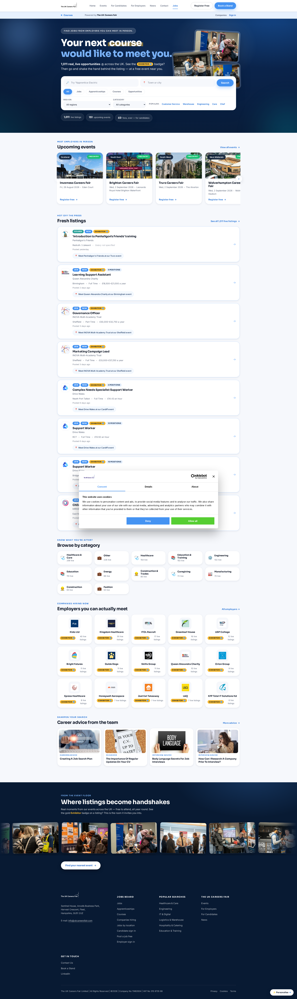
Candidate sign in (126, 930)
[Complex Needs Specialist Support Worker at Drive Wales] (148, 397)
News (153, 5)
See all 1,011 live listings (225, 221)
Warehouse (188, 104)
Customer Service (171, 104)
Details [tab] (148, 486)
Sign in (232, 15)
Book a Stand (225, 5)
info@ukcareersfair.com (80, 920)
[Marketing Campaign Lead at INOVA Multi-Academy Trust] (148, 359)
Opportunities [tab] (135, 91)
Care (214, 104)
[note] (102, 64)
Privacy (214, 991)
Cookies (224, 991)
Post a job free (124, 936)
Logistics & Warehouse (171, 919)
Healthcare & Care (168, 903)
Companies (221, 15)
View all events (230, 147)
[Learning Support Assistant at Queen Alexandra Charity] (148, 282)
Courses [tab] (117, 91)
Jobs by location (126, 925)
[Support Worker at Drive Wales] (148, 436)
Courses (121, 914)
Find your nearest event (80, 865)
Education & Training (170, 930)
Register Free (201, 5)
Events (103, 5)
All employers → (231, 609)
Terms (233, 991)
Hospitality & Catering (171, 925)
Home (92, 5)
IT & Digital (165, 914)
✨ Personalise (280, 992)
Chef (222, 104)
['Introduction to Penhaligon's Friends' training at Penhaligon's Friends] (148, 244)
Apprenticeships (125, 908)
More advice (231, 723)
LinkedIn (65, 973)
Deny (148, 521)
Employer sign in (126, 941)
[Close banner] (214, 476)
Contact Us (67, 962)
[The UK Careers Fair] (69, 5)
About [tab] (195, 486)
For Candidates (119, 5)
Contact (164, 5)
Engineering (203, 104)
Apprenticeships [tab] (97, 91)
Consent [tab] (102, 486)
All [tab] (67, 91)
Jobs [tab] (79, 91)
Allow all (192, 521)
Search (225, 82)
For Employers (138, 5)
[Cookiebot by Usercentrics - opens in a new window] (193, 476)
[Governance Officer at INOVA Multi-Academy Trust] (148, 321)
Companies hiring (126, 919)
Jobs (175, 5)
